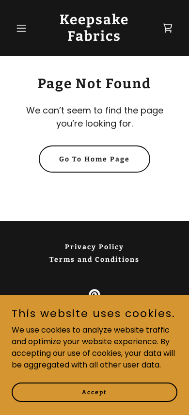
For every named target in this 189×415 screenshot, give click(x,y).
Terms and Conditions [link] (94, 259)
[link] (94, 38)
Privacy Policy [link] (94, 247)
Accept (94, 391)
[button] (24, 28)
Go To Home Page (94, 159)
